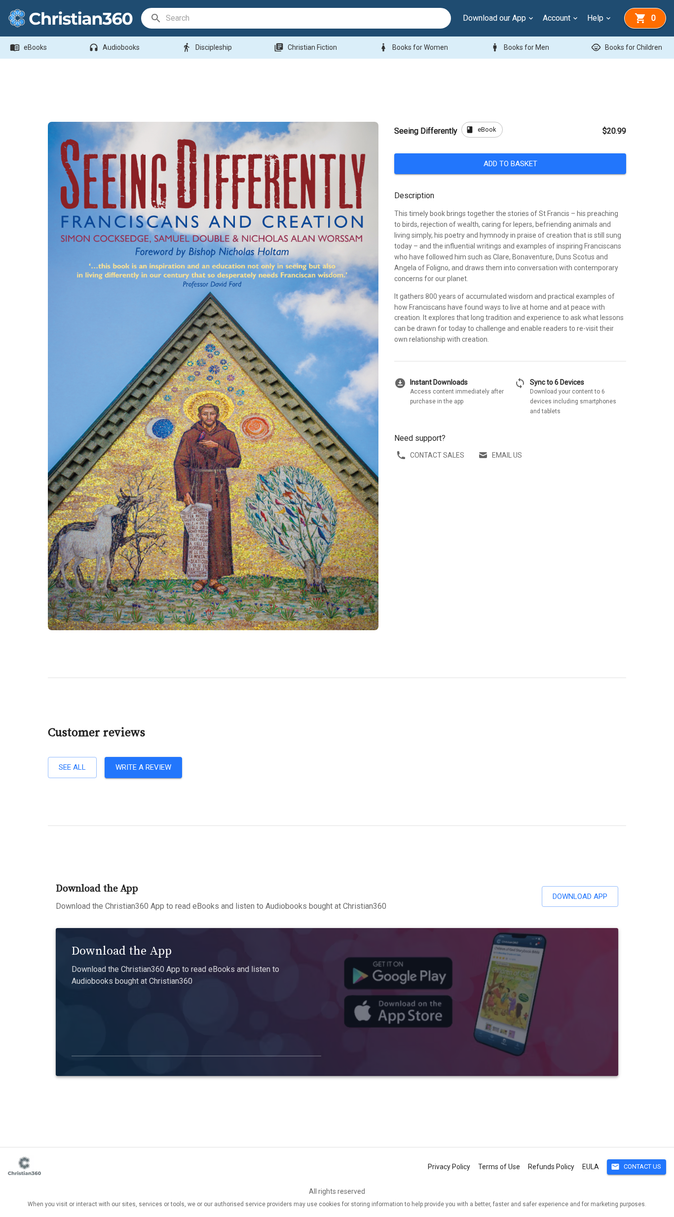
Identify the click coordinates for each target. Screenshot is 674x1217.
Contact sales (437, 455)
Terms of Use (499, 1167)
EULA (590, 1167)
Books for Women (413, 47)
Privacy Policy (449, 1167)
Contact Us (636, 1166)
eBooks (28, 47)
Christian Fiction (305, 47)
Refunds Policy (551, 1167)
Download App (580, 896)
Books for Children (626, 47)
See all (72, 767)
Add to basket (510, 163)
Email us (507, 455)
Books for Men (519, 47)
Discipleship (207, 47)
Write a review (143, 767)
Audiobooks (114, 47)
